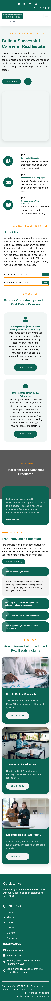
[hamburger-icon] (46, 16)
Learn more (17, 716)
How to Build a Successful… (23, 694)
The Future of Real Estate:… (22, 764)
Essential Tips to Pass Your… (23, 834)
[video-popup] (28, 81)
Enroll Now (25, 367)
